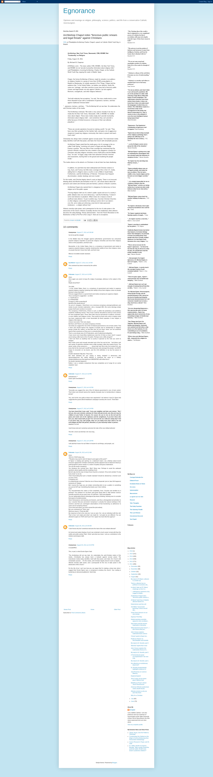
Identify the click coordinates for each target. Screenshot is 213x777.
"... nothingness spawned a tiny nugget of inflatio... (140, 592)
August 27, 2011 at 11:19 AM (84, 263)
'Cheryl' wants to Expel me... (139, 636)
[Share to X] (92, 220)
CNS (64, 42)
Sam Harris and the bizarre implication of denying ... (139, 624)
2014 (131, 556)
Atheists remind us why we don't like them (139, 692)
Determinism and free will (138, 604)
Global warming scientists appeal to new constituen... (140, 620)
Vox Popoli (133, 519)
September (134, 574)
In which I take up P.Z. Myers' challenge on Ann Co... (139, 588)
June (132, 701)
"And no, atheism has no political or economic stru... (140, 584)
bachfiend (72, 263)
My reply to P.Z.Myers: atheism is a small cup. (140, 579)
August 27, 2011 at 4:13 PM (83, 274)
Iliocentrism (133, 493)
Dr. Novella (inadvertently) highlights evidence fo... (139, 668)
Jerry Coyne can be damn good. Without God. (138, 679)
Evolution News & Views (137, 484)
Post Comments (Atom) (78, 613)
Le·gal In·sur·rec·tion (136, 496)
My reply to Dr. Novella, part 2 (140, 652)
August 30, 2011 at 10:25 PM (85, 545)
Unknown (71, 274)
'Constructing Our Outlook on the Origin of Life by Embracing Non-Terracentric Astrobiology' (139, 738)
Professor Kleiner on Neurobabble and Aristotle (139, 639)
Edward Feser (134, 480)
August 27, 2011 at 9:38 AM (85, 232)
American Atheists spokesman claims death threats (140, 687)
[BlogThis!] (90, 220)
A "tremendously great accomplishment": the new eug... (139, 656)
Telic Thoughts (134, 503)
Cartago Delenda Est (136, 477)
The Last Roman (135, 513)
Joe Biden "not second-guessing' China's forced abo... (139, 608)
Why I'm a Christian (136, 695)
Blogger (114, 762)
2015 (131, 553)
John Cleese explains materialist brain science (139, 632)
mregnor (132, 710)
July (132, 698)
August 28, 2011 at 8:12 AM (83, 452)
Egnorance (79, 10)
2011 (131, 564)
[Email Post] (84, 220)
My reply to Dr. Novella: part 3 (140, 643)
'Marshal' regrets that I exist (139, 645)
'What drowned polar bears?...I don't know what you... (140, 628)
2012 (131, 561)
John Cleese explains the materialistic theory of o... (139, 649)
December (134, 566)
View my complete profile (135, 724)
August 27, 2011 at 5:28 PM (85, 441)
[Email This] (88, 220)
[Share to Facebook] (95, 220)
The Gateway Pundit (136, 509)
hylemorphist (134, 490)
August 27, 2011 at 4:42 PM (85, 387)
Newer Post (67, 609)
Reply (70, 256)
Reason (132, 500)
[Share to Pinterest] (97, 220)
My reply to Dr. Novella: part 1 (140, 661)
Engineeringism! (136, 676)
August (133, 576)
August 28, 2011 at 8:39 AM (83, 526)
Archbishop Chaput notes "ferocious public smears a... (140, 596)
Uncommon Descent (136, 516)
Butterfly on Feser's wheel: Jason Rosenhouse (139, 683)
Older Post (117, 609)
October (133, 571)
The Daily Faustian (136, 506)
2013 (131, 559)
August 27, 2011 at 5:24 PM (85, 408)
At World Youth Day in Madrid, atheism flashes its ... (140, 600)
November (134, 569)
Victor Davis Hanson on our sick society (139, 613)
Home (92, 609)
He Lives (132, 487)
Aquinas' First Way (136, 617)
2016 (131, 551)
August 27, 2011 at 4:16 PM (83, 374)
